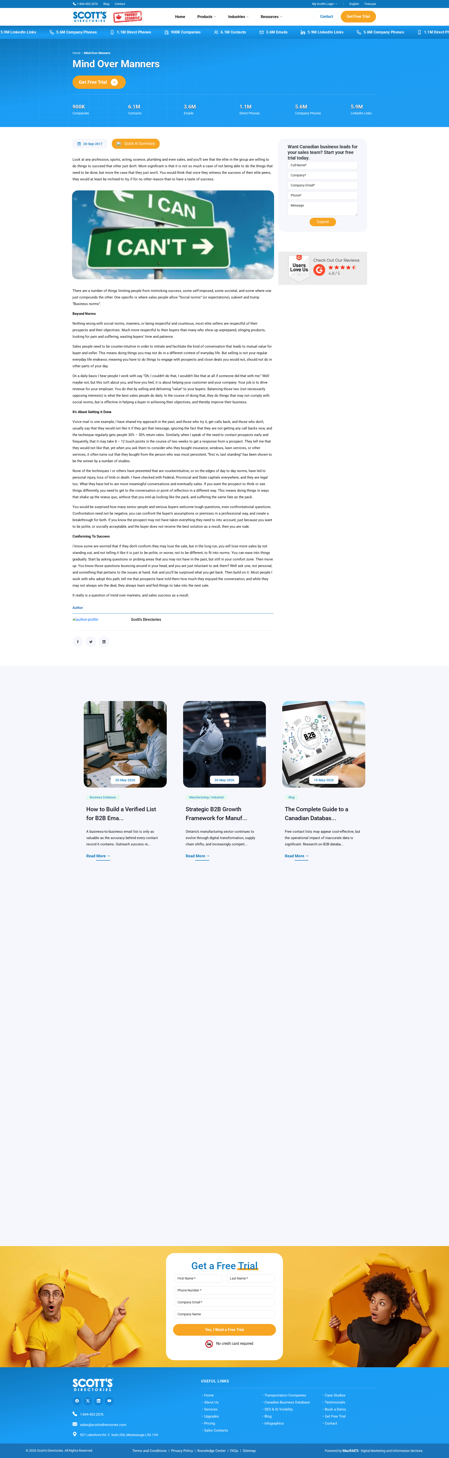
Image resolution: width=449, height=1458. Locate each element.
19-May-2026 (324, 844)
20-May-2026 (125, 844)
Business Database (103, 861)
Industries (236, 17)
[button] (371, 1206)
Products (204, 17)
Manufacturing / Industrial (206, 861)
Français (370, 4)
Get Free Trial (358, 17)
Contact (120, 4)
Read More (96, 919)
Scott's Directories (146, 619)
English (354, 4)
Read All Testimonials (221, 1303)
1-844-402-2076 (87, 4)
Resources (270, 17)
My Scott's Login (323, 4)
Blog (106, 4)
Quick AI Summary (139, 143)
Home (180, 17)
